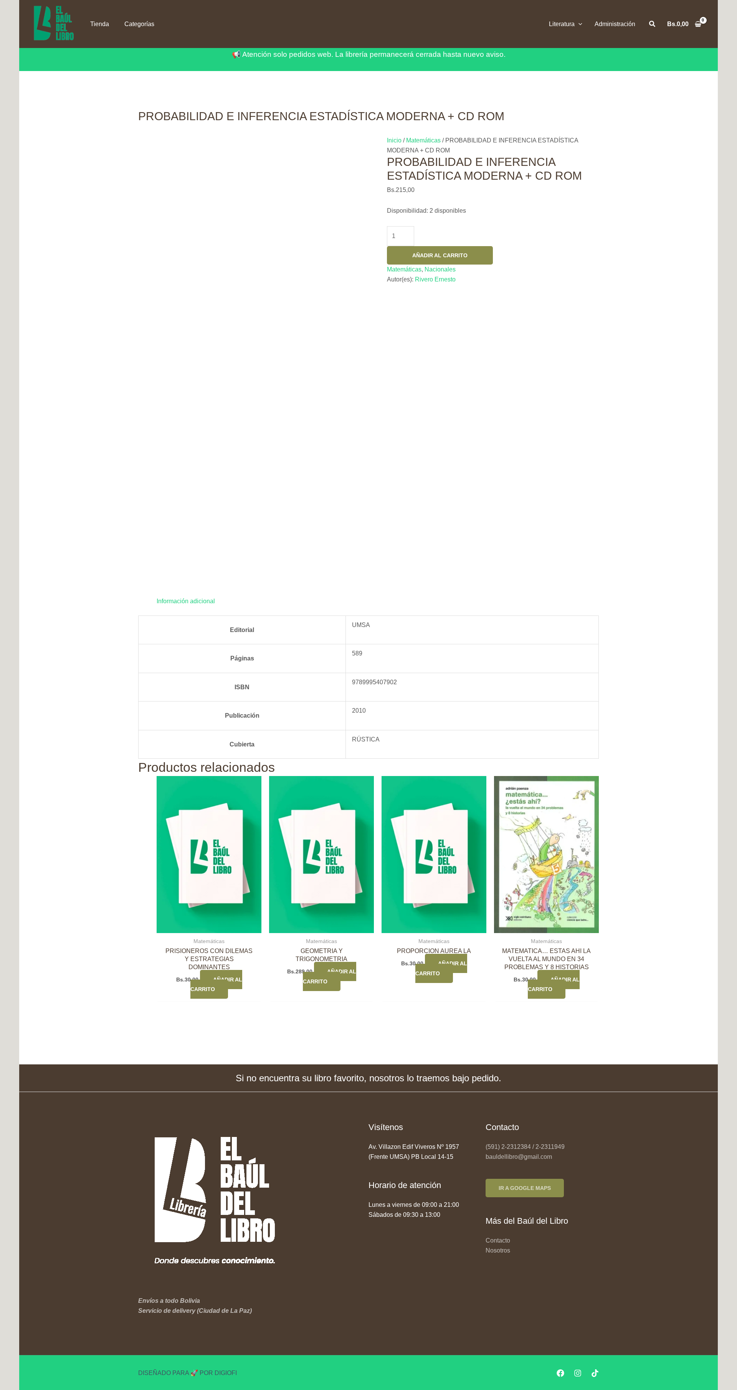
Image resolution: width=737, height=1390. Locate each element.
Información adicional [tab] (186, 601)
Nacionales (440, 269)
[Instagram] (578, 1373)
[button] (578, 24)
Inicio (394, 140)
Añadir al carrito (440, 255)
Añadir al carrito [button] (216, 984)
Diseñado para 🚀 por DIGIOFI (187, 1373)
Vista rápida (209, 925)
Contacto (498, 1240)
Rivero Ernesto (435, 279)
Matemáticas (423, 140)
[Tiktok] (595, 1373)
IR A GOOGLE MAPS (525, 1188)
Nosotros (498, 1250)
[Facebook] (560, 1373)
